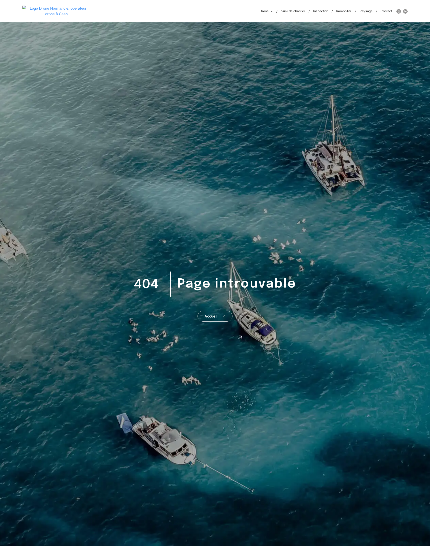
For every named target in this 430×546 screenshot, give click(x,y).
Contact (386, 11)
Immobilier (343, 11)
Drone (264, 11)
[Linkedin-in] (405, 11)
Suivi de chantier (293, 11)
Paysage (365, 11)
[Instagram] (398, 11)
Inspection (320, 11)
